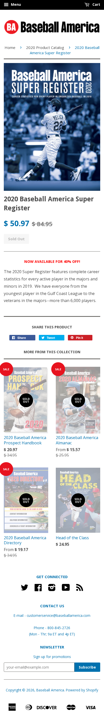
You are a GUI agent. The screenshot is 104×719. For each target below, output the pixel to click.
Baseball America (50, 690)
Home (10, 47)
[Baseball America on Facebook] (38, 589)
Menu (15, 4)
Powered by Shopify (82, 690)
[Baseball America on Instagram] (52, 589)
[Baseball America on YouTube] (66, 589)
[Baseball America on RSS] (79, 589)
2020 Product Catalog (45, 47)
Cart (95, 4)
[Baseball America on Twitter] (24, 589)
